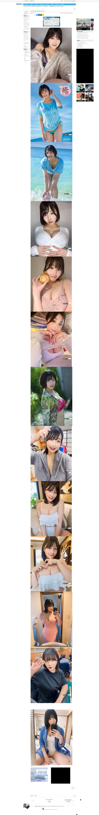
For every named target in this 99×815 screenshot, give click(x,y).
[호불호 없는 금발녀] (32, 795)
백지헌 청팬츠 (80, 27)
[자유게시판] (46, 4)
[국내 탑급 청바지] (80, 99)
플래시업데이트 (45, 806)
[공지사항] (26, 4)
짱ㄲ (25, 59)
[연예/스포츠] (57, 4)
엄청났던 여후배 (79, 47)
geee (25, 58)
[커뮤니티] (31, 4)
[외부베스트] (52, 4)
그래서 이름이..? (27, 51)
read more (78, 28)
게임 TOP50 (50, 809)
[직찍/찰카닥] (41, 4)
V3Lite (63, 806)
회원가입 (25, 12)
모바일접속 (46, 809)
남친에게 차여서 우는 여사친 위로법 (82, 38)
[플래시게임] (62, 4)
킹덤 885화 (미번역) (80, 45)
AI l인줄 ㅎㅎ (26, 50)
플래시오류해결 (50, 806)
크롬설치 (60, 806)
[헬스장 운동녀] (89, 90)
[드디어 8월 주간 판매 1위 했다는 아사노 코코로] (35, 795)
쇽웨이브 (55, 806)
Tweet (35, 15)
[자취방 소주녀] (89, 99)
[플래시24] (19, 4)
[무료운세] (36, 4)
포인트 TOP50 (54, 809)
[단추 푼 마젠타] (80, 90)
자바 (57, 806)
